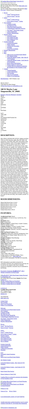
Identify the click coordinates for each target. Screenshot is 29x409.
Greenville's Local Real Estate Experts (10, 309)
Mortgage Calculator (16, 94)
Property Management (12, 33)
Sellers (5, 18)
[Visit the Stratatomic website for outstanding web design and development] (9, 407)
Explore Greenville (9, 41)
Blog (5, 53)
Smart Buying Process (13, 14)
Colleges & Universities (13, 46)
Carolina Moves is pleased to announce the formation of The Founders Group (17, 66)
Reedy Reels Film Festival (13, 63)
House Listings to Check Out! (14, 64)
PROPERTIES (4, 78)
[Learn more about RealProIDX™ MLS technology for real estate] (14, 276)
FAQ (5, 51)
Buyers (5, 12)
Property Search (8, 34)
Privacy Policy (13, 391)
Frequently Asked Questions (8, 354)
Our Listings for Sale (12, 37)
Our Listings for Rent (12, 39)
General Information (12, 43)
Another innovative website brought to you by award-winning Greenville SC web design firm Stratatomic (14, 402)
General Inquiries (11, 70)
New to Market (11, 40)
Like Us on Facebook (12, 74)
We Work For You (11, 25)
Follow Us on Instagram (13, 76)
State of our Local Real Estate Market (16, 54)
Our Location (10, 73)
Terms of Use (4, 391)
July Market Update (12, 56)
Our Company (7, 22)
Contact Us (3, 279)
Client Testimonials (12, 31)
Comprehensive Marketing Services (16, 28)
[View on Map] (11, 86)
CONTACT (4, 288)
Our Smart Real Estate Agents (15, 30)
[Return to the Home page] (12, 1)
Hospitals (9, 47)
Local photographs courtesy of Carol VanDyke (12, 396)
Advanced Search (11, 36)
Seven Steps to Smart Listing (15, 21)
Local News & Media (12, 49)
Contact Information (12, 71)
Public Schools (11, 44)
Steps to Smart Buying (13, 16)
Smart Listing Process (13, 19)
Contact (6, 69)
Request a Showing (6, 94)
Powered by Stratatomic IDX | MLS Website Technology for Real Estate (12, 271)
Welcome (3, 308)
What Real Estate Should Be (14, 27)
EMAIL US (4, 294)
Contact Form (4, 301)
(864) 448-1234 (23, 6)
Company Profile (11, 24)
